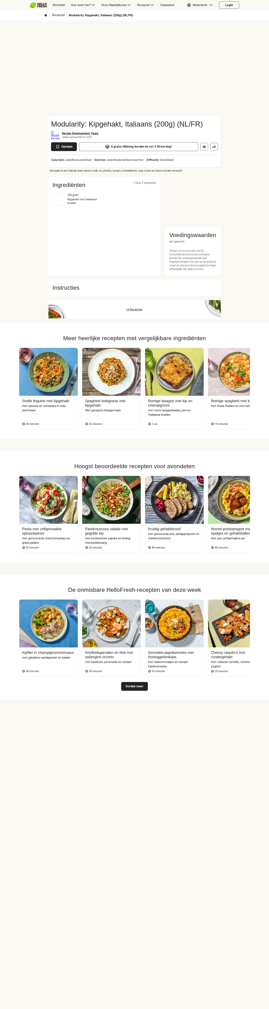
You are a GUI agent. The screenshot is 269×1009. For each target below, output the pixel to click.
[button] (200, 5)
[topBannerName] (134, 31)
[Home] (46, 15)
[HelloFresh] (38, 5)
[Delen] (214, 147)
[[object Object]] (204, 147)
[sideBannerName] (192, 200)
